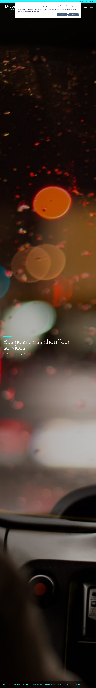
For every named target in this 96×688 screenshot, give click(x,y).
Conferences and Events (41, 684)
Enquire (81, 1)
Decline (73, 14)
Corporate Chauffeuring (14, 684)
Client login (89, 1)
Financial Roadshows (67, 684)
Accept (62, 14)
